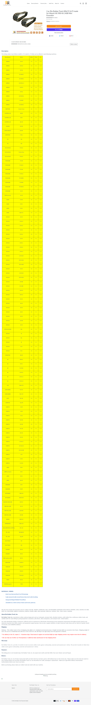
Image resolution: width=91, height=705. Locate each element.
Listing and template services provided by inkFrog (45, 674)
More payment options (58, 32)
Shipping (48, 21)
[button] (49, 17)
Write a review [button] (74, 44)
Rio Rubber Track (18, 700)
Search (13, 688)
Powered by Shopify (24, 700)
